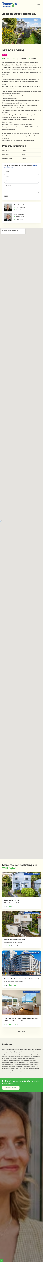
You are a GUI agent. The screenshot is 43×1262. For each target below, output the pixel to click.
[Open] (39, 5)
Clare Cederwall (19, 205)
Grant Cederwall (19, 214)
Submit (6, 196)
